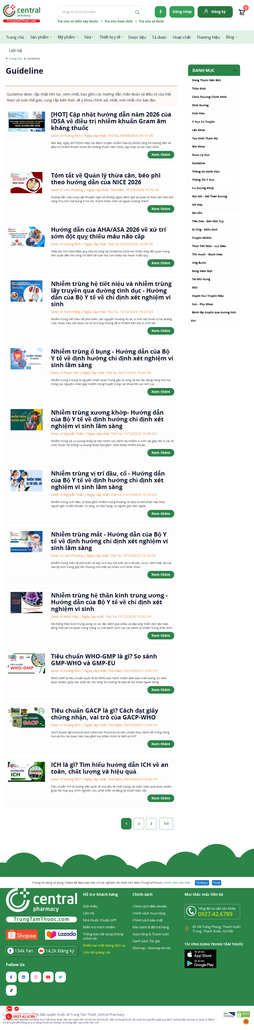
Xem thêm (160, 154)
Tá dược (159, 37)
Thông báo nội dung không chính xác (103, 936)
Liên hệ (15, 50)
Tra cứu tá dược (151, 21)
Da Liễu (197, 213)
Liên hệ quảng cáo (97, 952)
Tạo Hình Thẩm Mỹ (205, 138)
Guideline (198, 163)
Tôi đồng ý (202, 882)
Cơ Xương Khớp (203, 188)
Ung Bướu (199, 262)
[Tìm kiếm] (136, 12)
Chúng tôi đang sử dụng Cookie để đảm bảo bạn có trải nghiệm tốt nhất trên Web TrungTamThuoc (111, 882)
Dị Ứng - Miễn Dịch (204, 229)
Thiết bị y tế (109, 37)
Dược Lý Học (201, 155)
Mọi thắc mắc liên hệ (204, 894)
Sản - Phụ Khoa (202, 304)
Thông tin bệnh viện (205, 171)
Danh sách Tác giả (146, 941)
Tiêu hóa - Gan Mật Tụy (208, 221)
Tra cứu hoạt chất (119, 21)
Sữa (87, 37)
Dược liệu (137, 37)
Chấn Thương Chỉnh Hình (209, 97)
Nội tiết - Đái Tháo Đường (209, 196)
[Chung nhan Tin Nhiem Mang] (229, 1015)
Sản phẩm (39, 37)
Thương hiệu (208, 37)
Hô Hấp (197, 205)
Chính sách (143, 894)
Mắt (194, 287)
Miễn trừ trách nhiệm (99, 927)
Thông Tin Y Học (203, 179)
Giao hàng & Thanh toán (151, 934)
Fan (24, 951)
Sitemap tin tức (159, 948)
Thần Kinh (199, 88)
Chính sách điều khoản (150, 906)
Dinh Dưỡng (200, 105)
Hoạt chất (182, 37)
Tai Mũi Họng (201, 279)
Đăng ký (219, 11)
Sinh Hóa (198, 113)
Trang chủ (15, 37)
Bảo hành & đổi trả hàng (151, 927)
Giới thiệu (90, 906)
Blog (230, 37)
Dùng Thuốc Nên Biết (206, 80)
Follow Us (15, 964)
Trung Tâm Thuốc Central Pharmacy (97, 1014)
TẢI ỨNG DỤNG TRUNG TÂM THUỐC (214, 944)
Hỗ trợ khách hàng (100, 894)
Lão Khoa (198, 130)
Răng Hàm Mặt (202, 271)
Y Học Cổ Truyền (203, 122)
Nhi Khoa (198, 146)
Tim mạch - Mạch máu (207, 254)
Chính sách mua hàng (149, 913)
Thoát (216, 882)
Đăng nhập (182, 11)
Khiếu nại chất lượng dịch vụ (104, 945)
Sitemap (139, 948)
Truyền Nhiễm (202, 238)
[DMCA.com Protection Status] (243, 1015)
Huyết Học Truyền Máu (208, 296)
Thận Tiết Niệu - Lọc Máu (209, 246)
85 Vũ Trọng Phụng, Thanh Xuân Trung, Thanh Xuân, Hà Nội (216, 928)
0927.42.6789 (215, 914)
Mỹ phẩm (66, 37)
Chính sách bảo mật (176, 882)
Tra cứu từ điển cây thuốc (78, 21)
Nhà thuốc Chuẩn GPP (99, 920)
